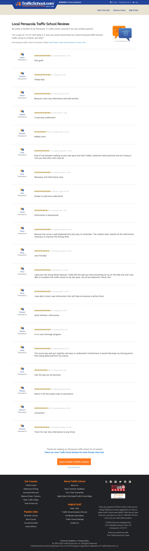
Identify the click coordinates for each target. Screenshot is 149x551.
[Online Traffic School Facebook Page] (111, 482)
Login (136, 2)
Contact (114, 2)
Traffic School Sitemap (75, 519)
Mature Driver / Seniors (31, 496)
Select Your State (103, 10)
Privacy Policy (83, 541)
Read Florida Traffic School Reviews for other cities (67, 42)
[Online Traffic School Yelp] (106, 482)
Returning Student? (74, 467)
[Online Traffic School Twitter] (120, 482)
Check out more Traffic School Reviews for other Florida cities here (74, 452)
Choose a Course (119, 10)
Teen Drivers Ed (30, 503)
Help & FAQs (133, 10)
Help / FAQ (74, 508)
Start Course (31, 519)
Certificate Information (74, 515)
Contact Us (74, 523)
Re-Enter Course (31, 515)
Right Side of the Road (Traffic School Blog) (74, 496)
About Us (74, 485)
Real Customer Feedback (75, 489)
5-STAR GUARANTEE (73, 2)
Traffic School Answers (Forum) (74, 512)
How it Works (31, 526)
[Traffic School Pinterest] (125, 482)
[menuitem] (103, 10)
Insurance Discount (31, 492)
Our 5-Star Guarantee (74, 492)
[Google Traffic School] (130, 482)
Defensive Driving (31, 489)
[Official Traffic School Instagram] (116, 482)
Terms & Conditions (68, 541)
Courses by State (31, 523)
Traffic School (30, 485)
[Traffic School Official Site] (35, 5)
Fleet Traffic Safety (31, 500)
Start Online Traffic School (74, 461)
